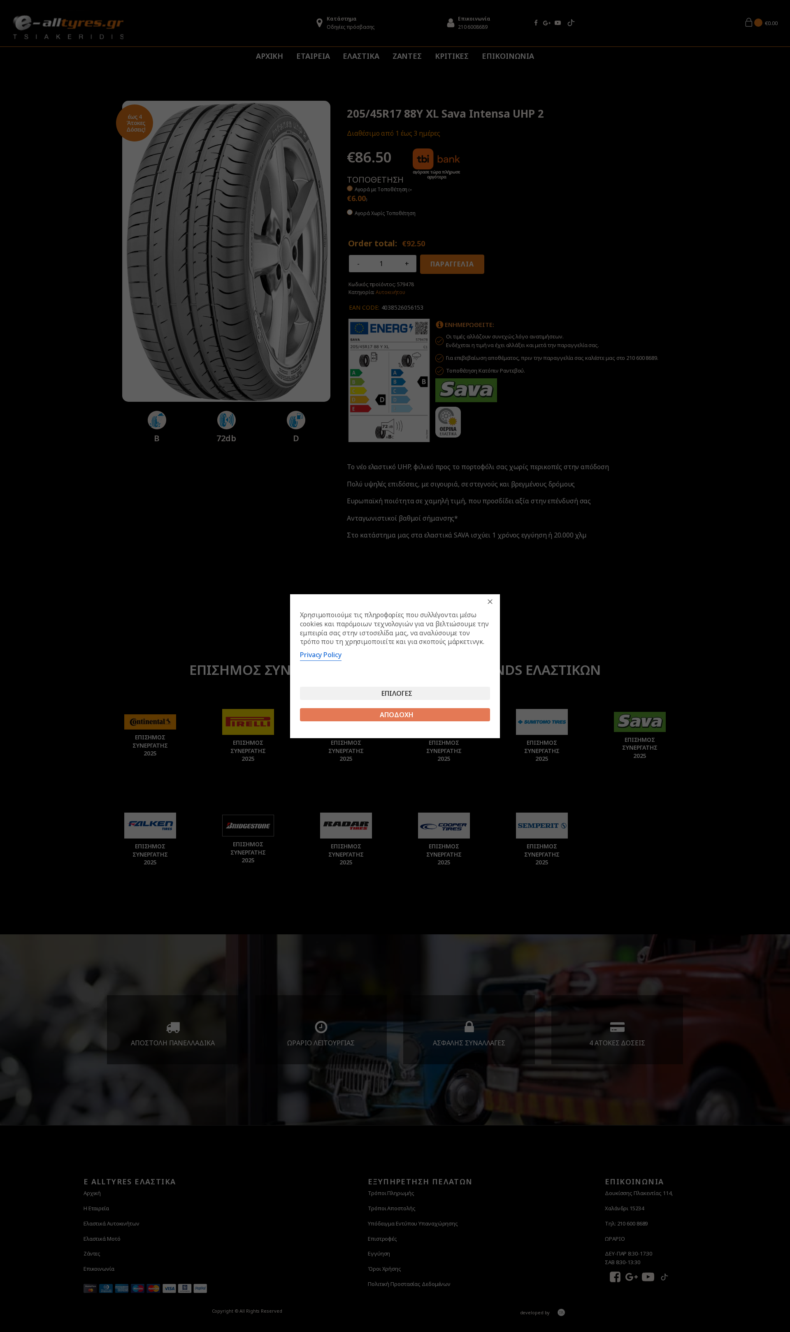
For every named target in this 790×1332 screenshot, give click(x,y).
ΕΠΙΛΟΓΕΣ (396, 693)
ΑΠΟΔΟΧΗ (397, 714)
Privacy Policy (321, 654)
